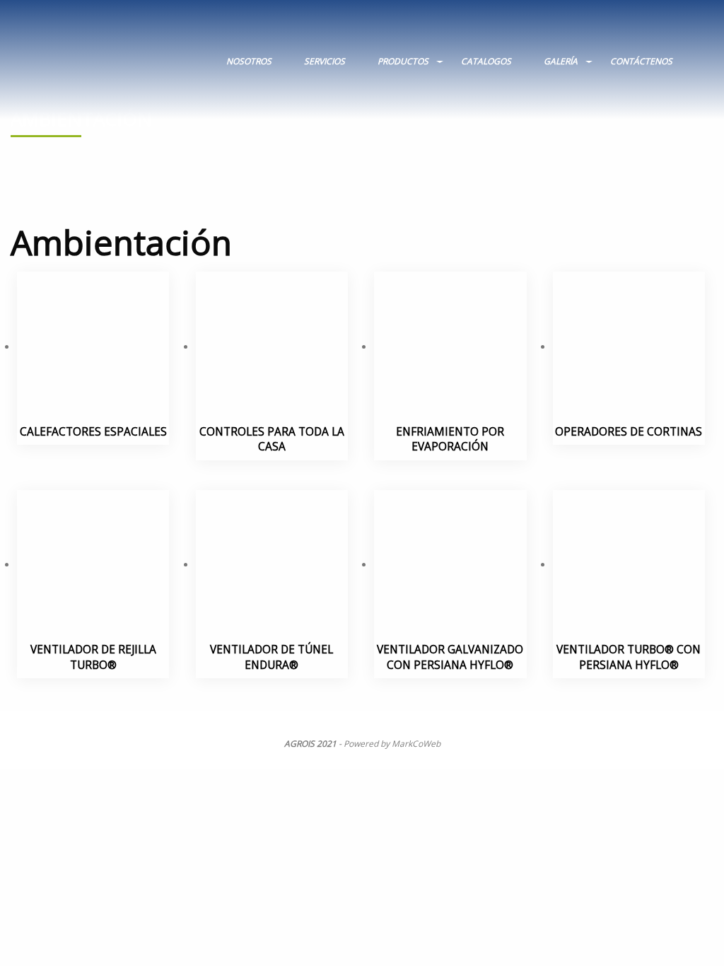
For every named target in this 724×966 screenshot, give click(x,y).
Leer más (88, 373)
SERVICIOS (324, 61)
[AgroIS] (112, 55)
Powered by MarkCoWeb (392, 744)
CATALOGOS (486, 61)
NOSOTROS (249, 61)
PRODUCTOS (403, 61)
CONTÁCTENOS (641, 61)
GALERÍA (561, 61)
